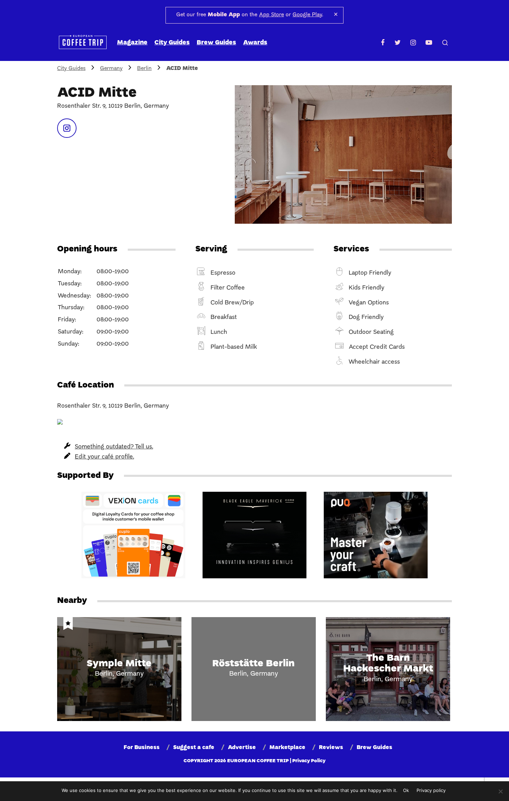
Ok (406, 790)
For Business (142, 747)
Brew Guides (216, 43)
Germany (111, 68)
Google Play (307, 15)
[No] (500, 791)
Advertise (242, 747)
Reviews (331, 747)
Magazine (132, 43)
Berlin (144, 68)
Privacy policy (431, 790)
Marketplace (287, 747)
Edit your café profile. (104, 457)
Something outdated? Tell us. (114, 447)
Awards (255, 43)
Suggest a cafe (193, 747)
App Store (271, 15)
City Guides (172, 43)
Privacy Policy (308, 761)
